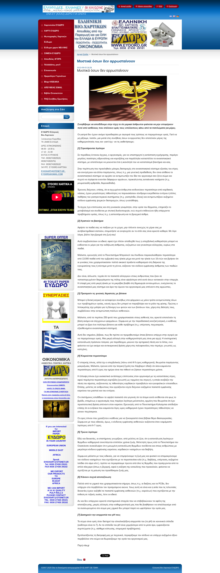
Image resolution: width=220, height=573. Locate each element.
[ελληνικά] (171, 16)
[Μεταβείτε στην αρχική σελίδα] (78, 12)
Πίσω (79, 559)
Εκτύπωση (173, 6)
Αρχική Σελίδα (82, 54)
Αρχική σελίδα (126, 6)
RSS (160, 6)
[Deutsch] (177, 16)
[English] (174, 16)
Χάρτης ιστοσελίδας (145, 6)
